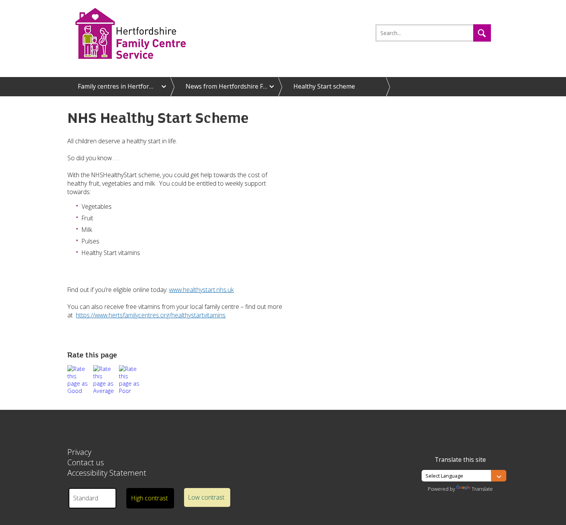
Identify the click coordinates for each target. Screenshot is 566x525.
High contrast (149, 498)
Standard (85, 498)
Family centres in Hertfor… (115, 86)
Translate (482, 488)
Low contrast (206, 497)
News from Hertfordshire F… (226, 86)
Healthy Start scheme (324, 86)
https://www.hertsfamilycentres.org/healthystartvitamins (151, 315)
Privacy (79, 452)
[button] (482, 33)
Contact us (85, 462)
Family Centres (143, 33)
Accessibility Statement (106, 473)
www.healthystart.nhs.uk (201, 289)
